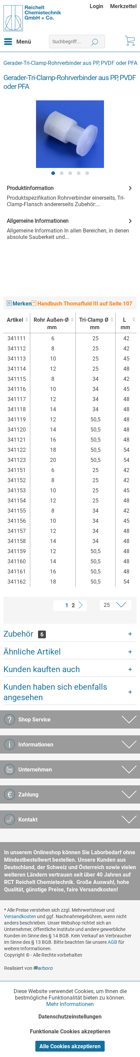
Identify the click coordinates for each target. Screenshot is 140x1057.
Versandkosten (20, 916)
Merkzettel (123, 6)
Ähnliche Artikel (32, 652)
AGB (112, 942)
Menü (23, 41)
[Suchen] (95, 41)
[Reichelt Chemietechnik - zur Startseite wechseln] (32, 18)
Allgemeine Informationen (38, 221)
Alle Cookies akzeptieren (70, 1046)
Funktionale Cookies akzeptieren (70, 1031)
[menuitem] (100, 6)
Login (96, 6)
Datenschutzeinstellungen (70, 1016)
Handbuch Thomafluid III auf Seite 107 (84, 303)
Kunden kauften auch (41, 669)
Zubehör (23, 634)
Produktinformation (30, 188)
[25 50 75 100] (110, 605)
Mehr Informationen (70, 1004)
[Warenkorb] (129, 41)
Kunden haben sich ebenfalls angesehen (55, 692)
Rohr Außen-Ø (51, 323)
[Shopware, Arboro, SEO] (43, 968)
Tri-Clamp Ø (93, 323)
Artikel (15, 320)
